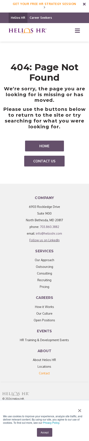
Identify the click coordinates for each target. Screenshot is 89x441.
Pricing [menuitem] (44, 287)
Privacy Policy (51, 422)
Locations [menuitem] (44, 366)
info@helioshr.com (49, 233)
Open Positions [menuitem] (44, 320)
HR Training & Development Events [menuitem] (44, 340)
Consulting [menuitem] (44, 273)
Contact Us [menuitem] (44, 161)
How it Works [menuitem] (44, 307)
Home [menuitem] (44, 146)
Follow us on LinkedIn (44, 240)
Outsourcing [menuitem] (44, 266)
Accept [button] (45, 432)
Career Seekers (41, 17)
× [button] (79, 409)
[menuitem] (44, 373)
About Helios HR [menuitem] (44, 360)
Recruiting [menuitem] (44, 280)
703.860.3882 (49, 227)
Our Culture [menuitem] (44, 313)
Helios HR (18, 17)
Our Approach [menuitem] (44, 260)
